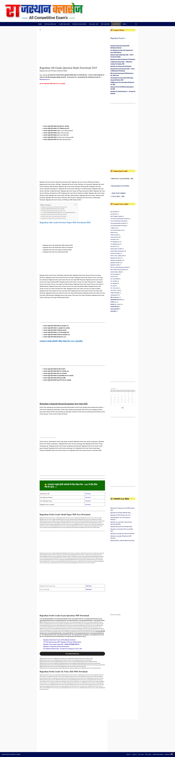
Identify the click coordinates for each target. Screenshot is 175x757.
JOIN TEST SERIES (119, 193)
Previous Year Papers (79, 24)
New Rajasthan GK (114, 244)
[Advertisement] (72, 96)
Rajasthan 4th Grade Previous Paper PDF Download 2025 (54, 207)
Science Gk (113, 276)
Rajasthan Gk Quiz (114, 265)
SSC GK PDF (113, 281)
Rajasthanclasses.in (45, 79)
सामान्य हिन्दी (113, 311)
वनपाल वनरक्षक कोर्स (114, 309)
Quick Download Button (158, 754)
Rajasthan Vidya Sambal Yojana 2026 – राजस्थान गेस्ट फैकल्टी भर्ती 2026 (61, 644)
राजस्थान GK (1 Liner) (115, 304)
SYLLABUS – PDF (93, 24)
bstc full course (113, 214)
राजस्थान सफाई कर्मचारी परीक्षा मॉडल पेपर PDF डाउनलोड (52, 209)
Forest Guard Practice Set (116, 230)
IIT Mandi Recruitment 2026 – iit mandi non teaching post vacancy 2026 (62, 649)
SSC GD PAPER (114, 279)
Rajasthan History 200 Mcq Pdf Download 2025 (122, 540)
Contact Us (134, 754)
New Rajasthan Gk (50, 24)
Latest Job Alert (64, 24)
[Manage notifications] (172, 754)
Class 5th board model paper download (119, 218)
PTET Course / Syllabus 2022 (117, 255)
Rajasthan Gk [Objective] (116, 260)
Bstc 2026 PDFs (105, 24)
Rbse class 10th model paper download (119, 267)
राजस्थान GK (113, 302)
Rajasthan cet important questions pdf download (56, 646)
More (124, 24)
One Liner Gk (113, 246)
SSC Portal (113, 286)
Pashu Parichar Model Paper (117, 251)
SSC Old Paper (114, 283)
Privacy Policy (148, 754)
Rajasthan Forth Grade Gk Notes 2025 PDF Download (53, 218)
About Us (128, 754)
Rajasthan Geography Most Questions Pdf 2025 (122, 533)
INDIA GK (113, 232)
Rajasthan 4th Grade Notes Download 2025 (121, 526)
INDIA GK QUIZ (114, 235)
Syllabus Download (114, 292)
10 (111, 397)
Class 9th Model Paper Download (118, 225)
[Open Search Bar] (136, 24)
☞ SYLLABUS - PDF (117, 196)
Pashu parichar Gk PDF (116, 248)
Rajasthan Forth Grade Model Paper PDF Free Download (54, 214)
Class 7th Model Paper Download (118, 221)
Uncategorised (113, 295)
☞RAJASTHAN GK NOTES (119, 186)
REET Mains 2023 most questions (118, 269)
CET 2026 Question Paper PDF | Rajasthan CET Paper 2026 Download (62, 642)
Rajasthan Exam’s (117, 38)
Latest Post (116, 24)
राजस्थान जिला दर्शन (114, 306)
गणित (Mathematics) (114, 297)
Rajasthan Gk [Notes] (115, 258)
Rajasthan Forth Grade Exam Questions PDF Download (53, 216)
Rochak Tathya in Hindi (116, 272)
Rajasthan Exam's (169, 754)
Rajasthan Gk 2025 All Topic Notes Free (120, 515)
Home (40, 24)
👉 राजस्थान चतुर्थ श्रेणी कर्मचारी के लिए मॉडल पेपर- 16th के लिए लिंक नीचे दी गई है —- (58, 212)
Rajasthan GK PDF (115, 262)
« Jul (122, 408)
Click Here (88, 494)
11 (114, 397)
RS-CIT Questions (114, 274)
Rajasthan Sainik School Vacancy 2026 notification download (59, 640)
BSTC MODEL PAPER (116, 216)
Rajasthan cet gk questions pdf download (120, 66)
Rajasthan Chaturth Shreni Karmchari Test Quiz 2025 (53, 210)
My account (141, 754)
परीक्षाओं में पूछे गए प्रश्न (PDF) (116, 299)
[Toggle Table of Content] (74, 205)
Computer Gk (113, 228)
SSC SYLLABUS (114, 288)
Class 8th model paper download (118, 223)
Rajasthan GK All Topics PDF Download (120, 512)
